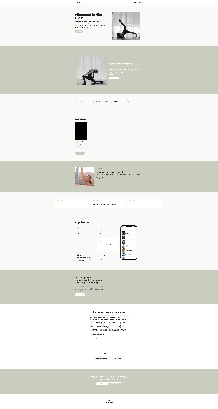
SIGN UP (115, 383)
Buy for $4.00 (114, 78)
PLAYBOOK (111, 402)
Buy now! (79, 31)
